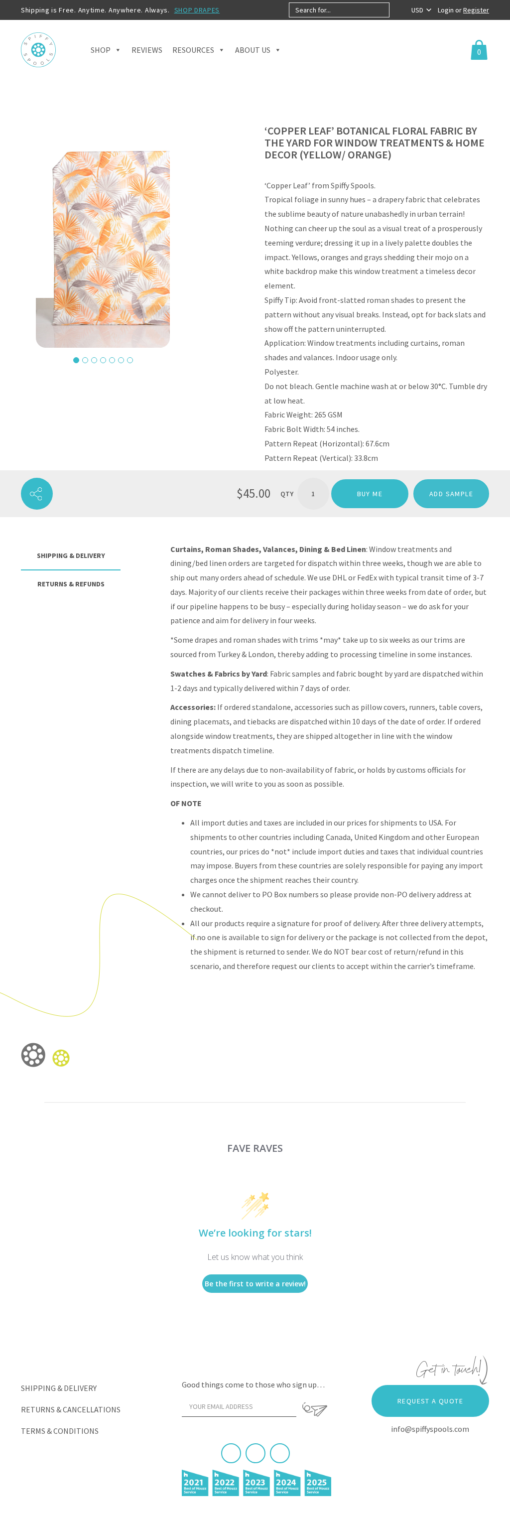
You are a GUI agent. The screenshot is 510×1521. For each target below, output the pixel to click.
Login (446, 9)
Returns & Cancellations (71, 1409)
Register (476, 9)
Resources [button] (193, 50)
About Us (252, 50)
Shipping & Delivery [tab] (71, 555)
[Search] (397, 10)
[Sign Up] (314, 1409)
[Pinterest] (255, 1453)
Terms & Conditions (60, 1431)
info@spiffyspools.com (430, 1429)
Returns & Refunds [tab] (71, 583)
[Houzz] (280, 1453)
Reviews (146, 50)
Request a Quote (430, 1400)
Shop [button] (101, 50)
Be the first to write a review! (255, 1283)
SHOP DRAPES (197, 9)
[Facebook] (231, 1453)
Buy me (369, 493)
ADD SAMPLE (451, 493)
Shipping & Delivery (59, 1388)
